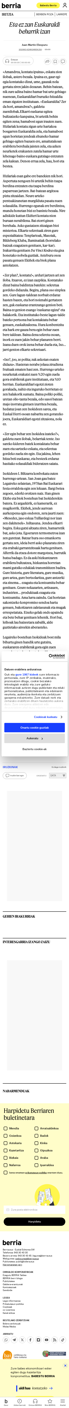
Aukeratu (32, 738)
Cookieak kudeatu (45, 717)
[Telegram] (14, 1340)
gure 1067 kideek (26, 674)
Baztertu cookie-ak (34, 749)
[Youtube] (46, 1340)
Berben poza (44, 14)
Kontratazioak (9, 1287)
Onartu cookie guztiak (34, 727)
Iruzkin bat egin (17, 775)
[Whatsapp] (6, 1340)
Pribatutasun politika (13, 1304)
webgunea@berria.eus (27, 1258)
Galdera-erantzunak (13, 1284)
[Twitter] (22, 1340)
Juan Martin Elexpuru (34, 44)
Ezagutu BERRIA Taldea (14, 1275)
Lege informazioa (11, 1300)
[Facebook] (30, 1340)
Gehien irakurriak (19, 916)
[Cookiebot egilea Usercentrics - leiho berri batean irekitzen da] (49, 656)
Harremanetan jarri (12, 1264)
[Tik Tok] (63, 1340)
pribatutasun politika (36, 1172)
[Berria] (12, 1244)
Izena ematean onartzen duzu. (36, 1172)
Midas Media (9, 1326)
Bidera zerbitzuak (12, 1323)
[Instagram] (38, 1340)
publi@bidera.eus (25, 1261)
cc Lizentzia (9, 1309)
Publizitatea (9, 1281)
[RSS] (55, 1340)
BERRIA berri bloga (12, 1278)
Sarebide (7, 1290)
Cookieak (7, 1307)
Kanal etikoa (9, 1313)
